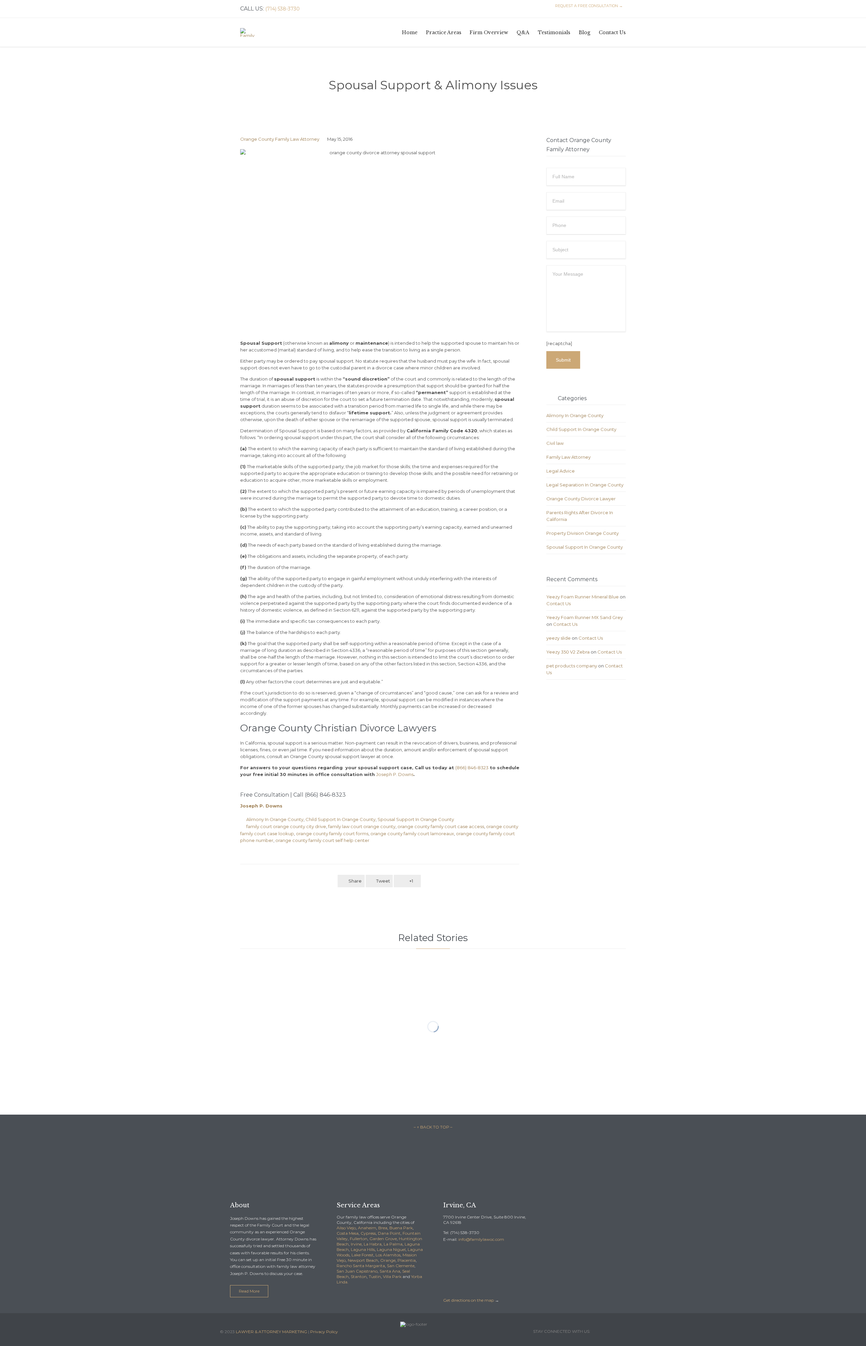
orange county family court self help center (322, 840)
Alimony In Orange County (274, 819)
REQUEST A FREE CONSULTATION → (588, 5)
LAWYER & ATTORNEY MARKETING (271, 1331)
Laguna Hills (363, 1249)
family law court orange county (361, 826)
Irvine (356, 1244)
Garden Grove (383, 1238)
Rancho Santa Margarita (361, 1265)
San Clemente (400, 1265)
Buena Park (401, 1227)
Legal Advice (560, 471)
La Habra (373, 1244)
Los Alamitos (388, 1254)
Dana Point (389, 1233)
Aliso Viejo (346, 1227)
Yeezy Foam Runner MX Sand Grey (584, 617)
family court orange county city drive (286, 826)
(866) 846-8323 (471, 767)
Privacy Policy (324, 1331)
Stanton (359, 1276)
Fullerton (358, 1238)
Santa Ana (390, 1271)
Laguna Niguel (391, 1249)
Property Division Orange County (582, 533)
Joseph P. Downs (394, 774)
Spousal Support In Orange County (416, 819)
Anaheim (367, 1227)
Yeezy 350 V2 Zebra (568, 652)
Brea (382, 1227)
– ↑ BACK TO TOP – (433, 1127)
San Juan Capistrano (357, 1271)
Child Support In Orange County (340, 819)
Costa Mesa (348, 1233)
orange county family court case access (440, 826)
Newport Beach (363, 1260)
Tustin (375, 1276)
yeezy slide (558, 638)
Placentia (406, 1260)
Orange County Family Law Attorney (279, 139)
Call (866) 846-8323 (319, 795)
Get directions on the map (468, 1300)
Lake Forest (362, 1254)
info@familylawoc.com (481, 1239)
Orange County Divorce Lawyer (581, 498)
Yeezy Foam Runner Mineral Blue (582, 596)
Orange (387, 1260)
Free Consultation (265, 795)
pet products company (571, 665)
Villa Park (392, 1276)
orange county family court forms (332, 833)
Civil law (555, 443)
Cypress (368, 1233)
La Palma (393, 1244)
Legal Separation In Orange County (584, 484)
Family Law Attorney (568, 457)
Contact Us (558, 603)
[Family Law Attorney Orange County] (249, 32)
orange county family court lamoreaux (412, 833)
